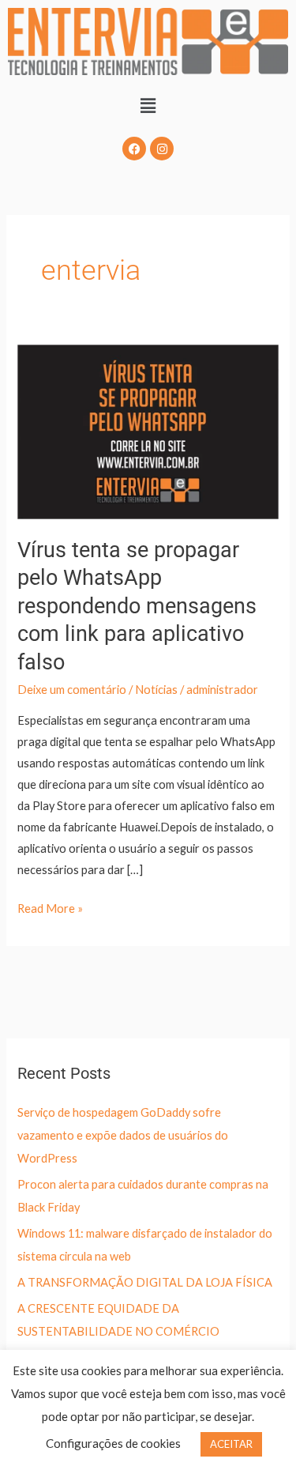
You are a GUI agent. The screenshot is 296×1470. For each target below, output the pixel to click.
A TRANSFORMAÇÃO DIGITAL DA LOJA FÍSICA (144, 1282)
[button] (147, 105)
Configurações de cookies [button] (113, 1443)
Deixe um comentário (71, 689)
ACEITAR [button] (231, 1444)
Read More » (50, 906)
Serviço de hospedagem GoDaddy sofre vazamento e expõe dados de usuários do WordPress (122, 1135)
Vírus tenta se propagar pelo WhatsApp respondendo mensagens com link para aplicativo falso (137, 606)
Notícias (156, 689)
